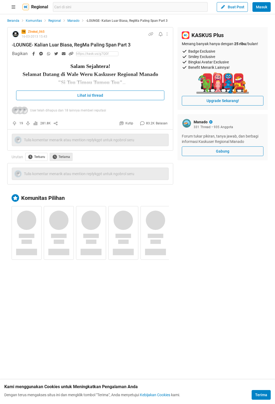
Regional (54, 21)
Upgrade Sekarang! (223, 101)
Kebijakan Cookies (155, 395)
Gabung (222, 151)
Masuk (261, 7)
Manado (73, 21)
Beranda (13, 21)
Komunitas (34, 21)
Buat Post (236, 7)
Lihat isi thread (90, 95)
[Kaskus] (26, 7)
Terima (261, 395)
